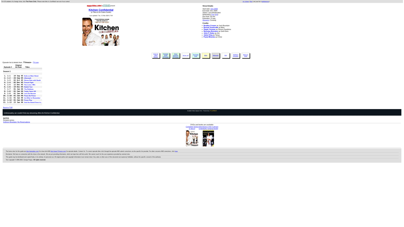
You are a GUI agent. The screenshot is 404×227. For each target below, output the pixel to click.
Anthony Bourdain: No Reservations (16, 122)
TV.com (36, 62)
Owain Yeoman (209, 29)
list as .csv (186, 55)
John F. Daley (209, 33)
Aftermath (27, 78)
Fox (212, 14)
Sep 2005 (214, 9)
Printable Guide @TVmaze (166, 55)
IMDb (205, 55)
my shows (246, 1)
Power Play (28, 100)
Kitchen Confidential (101, 9)
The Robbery (28, 89)
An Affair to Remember (32, 98)
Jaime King (208, 35)
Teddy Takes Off (30, 91)
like (251, 1)
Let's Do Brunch (30, 93)
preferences (265, 1)
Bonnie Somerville (211, 27)
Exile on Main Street (31, 76)
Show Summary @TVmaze (176, 55)
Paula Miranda (209, 37)
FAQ (226, 55)
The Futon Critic (196, 55)
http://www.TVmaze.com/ (58, 151)
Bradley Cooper (210, 25)
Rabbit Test (28, 87)
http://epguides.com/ (32, 151)
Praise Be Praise (30, 96)
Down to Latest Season (155, 55)
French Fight (28, 82)
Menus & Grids (245, 55)
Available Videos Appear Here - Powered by (198, 110)
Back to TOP (8, 107)
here (176, 151)
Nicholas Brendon (211, 31)
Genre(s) (206, 20)
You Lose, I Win (29, 85)
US (216, 14)
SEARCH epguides (235, 55)
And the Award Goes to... (33, 102)
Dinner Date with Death (32, 80)
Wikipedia (216, 55)
